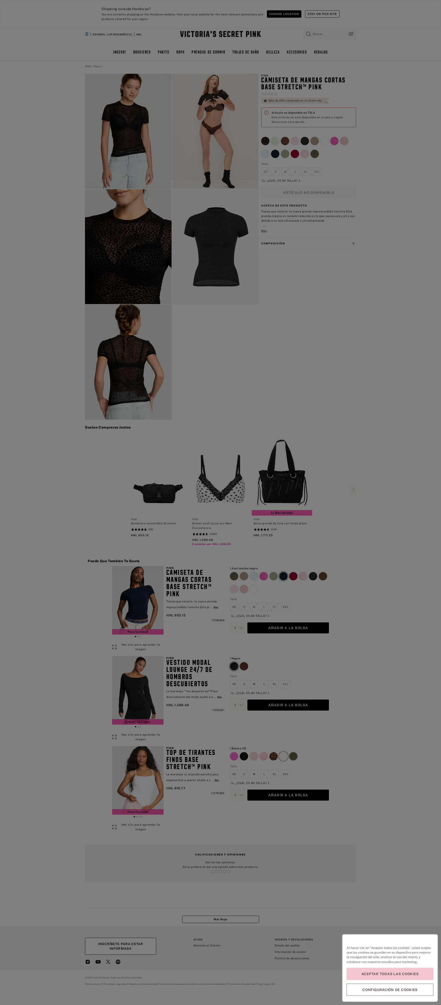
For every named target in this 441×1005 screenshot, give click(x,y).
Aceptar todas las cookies (390, 974)
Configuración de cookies (390, 990)
